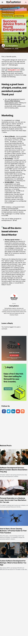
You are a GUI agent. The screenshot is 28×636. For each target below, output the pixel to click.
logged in (12, 327)
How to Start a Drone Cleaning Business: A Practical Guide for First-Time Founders (13, 531)
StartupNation (14, 306)
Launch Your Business (8, 11)
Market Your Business (8, 13)
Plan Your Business (7, 16)
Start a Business (19, 16)
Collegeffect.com (14, 70)
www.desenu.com (11, 103)
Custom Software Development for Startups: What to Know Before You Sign (13, 563)
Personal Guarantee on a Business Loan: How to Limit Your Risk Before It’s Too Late (13, 500)
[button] (2, 2)
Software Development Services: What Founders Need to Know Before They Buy (13, 470)
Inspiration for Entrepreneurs (10, 8)
